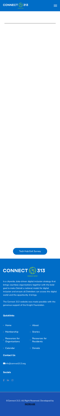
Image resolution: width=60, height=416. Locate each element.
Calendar (10, 348)
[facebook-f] (3, 380)
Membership (11, 331)
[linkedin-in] (8, 380)
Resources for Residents (39, 340)
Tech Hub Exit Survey (30, 251)
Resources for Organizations (12, 340)
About (35, 325)
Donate (36, 348)
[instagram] (12, 380)
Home (8, 325)
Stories (36, 331)
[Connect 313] (15, 5)
